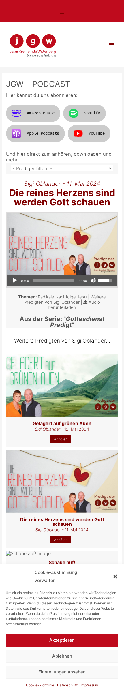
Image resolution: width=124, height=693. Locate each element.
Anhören (60, 439)
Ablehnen (62, 656)
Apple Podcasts (43, 133)
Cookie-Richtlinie (40, 685)
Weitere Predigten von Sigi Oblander (65, 299)
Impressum (89, 685)
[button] (115, 576)
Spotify (92, 113)
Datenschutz (67, 685)
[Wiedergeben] (15, 280)
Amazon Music (41, 113)
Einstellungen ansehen (62, 672)
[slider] (53, 280)
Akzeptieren (62, 640)
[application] (62, 280)
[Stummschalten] (93, 280)
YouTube (97, 133)
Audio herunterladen (74, 304)
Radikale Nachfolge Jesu (62, 297)
